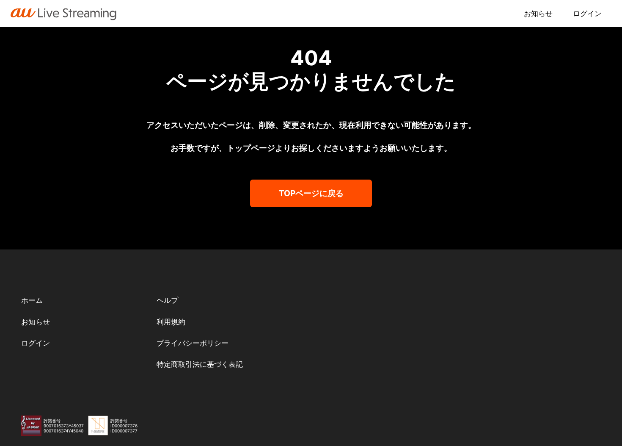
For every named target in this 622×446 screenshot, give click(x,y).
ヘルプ (167, 300)
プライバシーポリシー (192, 343)
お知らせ (538, 13)
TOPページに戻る (311, 193)
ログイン (587, 13)
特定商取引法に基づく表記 (200, 364)
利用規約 (171, 322)
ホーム (32, 300)
